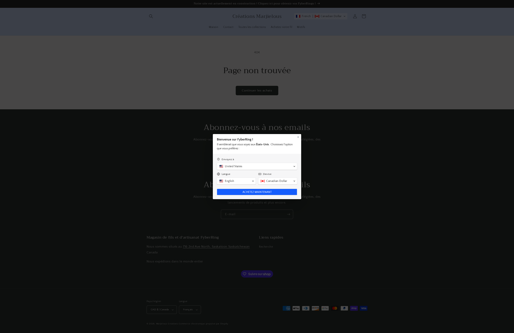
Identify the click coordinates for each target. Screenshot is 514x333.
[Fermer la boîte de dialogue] (298, 137)
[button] (257, 166)
